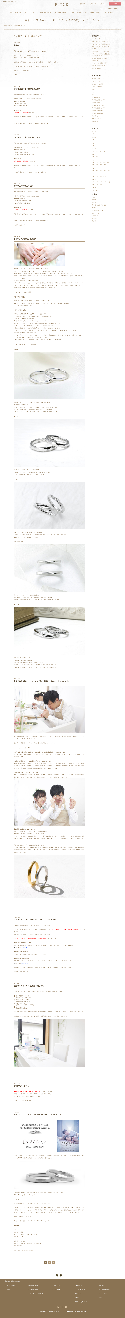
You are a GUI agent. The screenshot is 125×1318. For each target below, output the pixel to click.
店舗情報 (82, 4)
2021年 (94, 154)
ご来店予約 (115, 4)
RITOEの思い (56, 1285)
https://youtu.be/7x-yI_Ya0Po (28, 1195)
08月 (105, 151)
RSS (100, 1298)
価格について (95, 213)
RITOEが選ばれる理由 (98, 210)
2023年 (94, 148)
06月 (97, 151)
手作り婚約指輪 (96, 97)
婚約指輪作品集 (33, 1289)
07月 (101, 151)
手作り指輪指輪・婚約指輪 (99, 205)
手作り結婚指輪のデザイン (99, 108)
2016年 (94, 179)
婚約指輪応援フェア (97, 68)
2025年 (94, 137)
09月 (101, 165)
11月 (93, 139)
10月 (105, 165)
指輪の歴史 (95, 116)
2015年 (94, 188)
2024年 (94, 143)
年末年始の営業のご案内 (23, 186)
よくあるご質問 (80, 1289)
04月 (105, 162)
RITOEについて (34, 36)
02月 (93, 156)
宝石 (93, 94)
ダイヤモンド (95, 92)
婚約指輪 (94, 202)
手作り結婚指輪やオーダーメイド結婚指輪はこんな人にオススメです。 (42, 681)
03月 (101, 162)
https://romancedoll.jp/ (27, 1250)
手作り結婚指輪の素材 (98, 113)
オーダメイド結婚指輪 (98, 84)
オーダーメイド (96, 207)
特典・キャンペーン (81, 1302)
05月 (93, 151)
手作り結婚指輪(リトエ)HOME (12, 25)
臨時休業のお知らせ (21, 1086)
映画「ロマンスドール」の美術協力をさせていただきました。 (38, 1115)
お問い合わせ (103, 4)
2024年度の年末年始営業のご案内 (27, 137)
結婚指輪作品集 (33, 1285)
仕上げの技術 (56, 1289)
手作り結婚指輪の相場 (98, 110)
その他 (93, 89)
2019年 (94, 168)
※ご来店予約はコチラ (19, 225)
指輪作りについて (96, 118)
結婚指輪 (94, 199)
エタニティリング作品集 (36, 1293)
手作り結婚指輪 (96, 102)
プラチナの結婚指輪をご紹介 (25, 239)
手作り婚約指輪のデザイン (99, 100)
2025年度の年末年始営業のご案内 (27, 89)
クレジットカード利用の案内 (99, 63)
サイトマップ (103, 1293)
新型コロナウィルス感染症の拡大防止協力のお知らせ (35, 920)
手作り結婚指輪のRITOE (12, 1281)
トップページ (95, 197)
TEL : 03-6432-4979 (108, 9)
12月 (108, 170)
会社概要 (94, 218)
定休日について (20, 45)
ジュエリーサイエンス (98, 86)
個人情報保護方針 (104, 1289)
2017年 (94, 174)
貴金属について (96, 121)
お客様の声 (93, 4)
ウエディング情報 (96, 81)
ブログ (25, 25)
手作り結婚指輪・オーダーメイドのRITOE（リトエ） (60, 1311)
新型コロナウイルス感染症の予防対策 (29, 986)
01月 (93, 134)
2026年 (94, 131)
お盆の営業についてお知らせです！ (101, 51)
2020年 (94, 160)
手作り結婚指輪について (98, 105)
